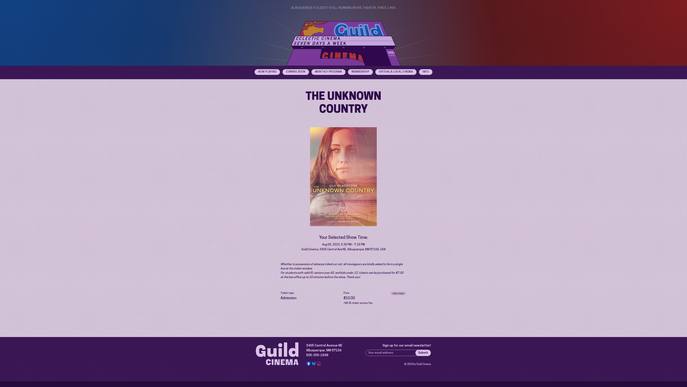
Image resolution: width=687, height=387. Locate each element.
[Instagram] (318, 363)
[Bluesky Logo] (313, 363)
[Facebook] (308, 363)
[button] (425, 72)
